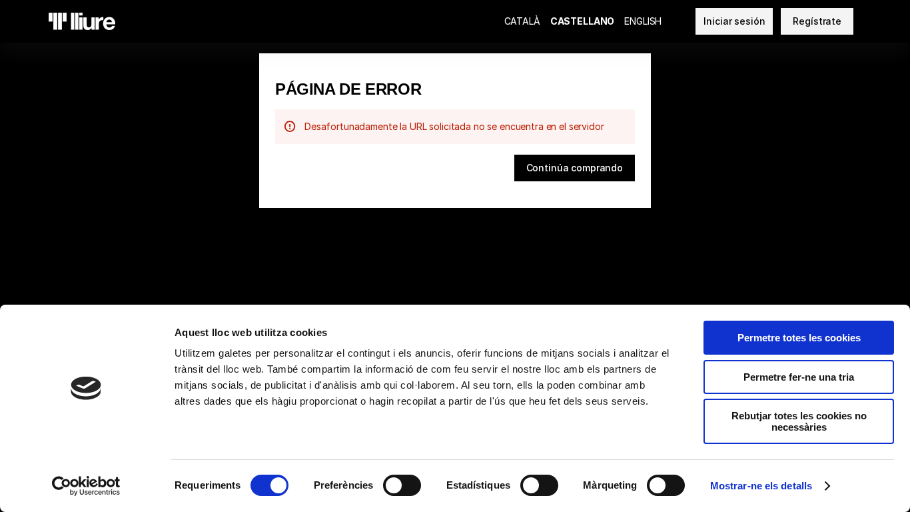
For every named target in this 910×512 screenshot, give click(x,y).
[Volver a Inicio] (82, 21)
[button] (574, 168)
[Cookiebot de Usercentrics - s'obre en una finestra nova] (86, 486)
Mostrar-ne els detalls (761, 485)
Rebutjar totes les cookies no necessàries (799, 421)
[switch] (402, 485)
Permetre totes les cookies (799, 337)
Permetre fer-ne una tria (798, 377)
